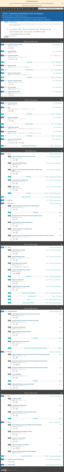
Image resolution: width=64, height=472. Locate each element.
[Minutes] (61, 56)
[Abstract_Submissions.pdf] (19, 29)
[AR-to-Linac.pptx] (17, 226)
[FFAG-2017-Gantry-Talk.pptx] (17, 428)
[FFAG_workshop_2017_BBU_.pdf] (12, 111)
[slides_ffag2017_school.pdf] (12, 48)
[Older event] (7, 8)
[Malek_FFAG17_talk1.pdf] (17, 174)
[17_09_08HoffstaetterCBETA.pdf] (17, 190)
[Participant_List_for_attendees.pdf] (31, 32)
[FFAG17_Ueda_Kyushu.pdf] (17, 358)
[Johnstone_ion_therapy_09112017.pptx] (17, 442)
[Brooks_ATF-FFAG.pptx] (17, 209)
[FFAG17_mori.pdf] (17, 183)
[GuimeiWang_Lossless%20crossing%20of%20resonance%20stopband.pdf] (17, 239)
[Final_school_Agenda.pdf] (44, 32)
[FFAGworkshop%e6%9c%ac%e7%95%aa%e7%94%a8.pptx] (17, 371)
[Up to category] (9, 8)
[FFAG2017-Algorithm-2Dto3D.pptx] (17, 388)
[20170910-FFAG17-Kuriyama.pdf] (17, 378)
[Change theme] (29, 8)
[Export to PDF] (26, 8)
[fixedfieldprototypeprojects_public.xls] (13, 462)
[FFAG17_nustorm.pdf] (17, 415)
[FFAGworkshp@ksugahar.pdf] (17, 364)
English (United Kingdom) (52, 8)
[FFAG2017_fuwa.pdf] (17, 324)
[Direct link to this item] (39, 41)
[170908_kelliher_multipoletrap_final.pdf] (17, 232)
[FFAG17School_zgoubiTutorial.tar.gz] (16, 143)
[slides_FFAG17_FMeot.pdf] (17, 273)
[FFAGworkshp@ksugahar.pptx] (19, 364)
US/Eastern (42, 8)
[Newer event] (12, 8)
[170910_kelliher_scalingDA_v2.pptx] (17, 345)
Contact (33, 470)
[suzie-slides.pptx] (17, 335)
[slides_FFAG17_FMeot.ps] (19, 273)
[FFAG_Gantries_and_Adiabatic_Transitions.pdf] (17, 435)
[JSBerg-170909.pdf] (17, 260)
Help (30, 470)
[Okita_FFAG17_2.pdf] (17, 402)
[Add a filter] (20, 8)
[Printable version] (17, 8)
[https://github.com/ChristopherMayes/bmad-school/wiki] (16, 59)
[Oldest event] (4, 8)
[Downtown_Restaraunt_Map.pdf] (21, 32)
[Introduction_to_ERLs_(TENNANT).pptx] (12, 84)
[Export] (23, 8)
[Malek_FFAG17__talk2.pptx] (17, 219)
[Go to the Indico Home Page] (1, 8)
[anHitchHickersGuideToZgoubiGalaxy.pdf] (23, 143)
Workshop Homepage (13, 22)
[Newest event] (14, 8)
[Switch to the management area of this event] (33, 8)
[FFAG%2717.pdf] (17, 448)
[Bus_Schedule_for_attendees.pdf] (28, 34)
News (29, 5)
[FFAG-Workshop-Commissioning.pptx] (17, 283)
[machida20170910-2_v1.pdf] (17, 317)
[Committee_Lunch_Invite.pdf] (37, 29)
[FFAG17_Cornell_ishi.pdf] (17, 167)
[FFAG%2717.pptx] (19, 448)
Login (62, 8)
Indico (13, 470)
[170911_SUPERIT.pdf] (17, 409)
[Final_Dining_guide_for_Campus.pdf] (50, 29)
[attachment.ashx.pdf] (17, 160)
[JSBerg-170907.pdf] (12, 121)
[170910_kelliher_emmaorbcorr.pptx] (17, 290)
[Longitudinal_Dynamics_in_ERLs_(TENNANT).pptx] (12, 95)
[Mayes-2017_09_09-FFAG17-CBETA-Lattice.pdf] (17, 253)
